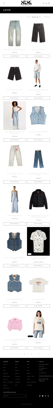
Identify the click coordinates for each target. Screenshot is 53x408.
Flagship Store (6, 376)
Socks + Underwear (31, 382)
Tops (16, 367)
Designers (5, 373)
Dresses (17, 373)
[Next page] (42, 354)
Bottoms (17, 370)
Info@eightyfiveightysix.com (46, 376)
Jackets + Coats (30, 376)
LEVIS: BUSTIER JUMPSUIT (14, 215)
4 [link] (24, 354)
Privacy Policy (6, 388)
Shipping (5, 385)
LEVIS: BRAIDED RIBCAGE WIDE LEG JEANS (38, 174)
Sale (4, 370)
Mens (4, 367)
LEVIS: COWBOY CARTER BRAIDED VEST (14, 258)
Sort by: (28, 17)
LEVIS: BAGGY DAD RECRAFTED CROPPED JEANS (14, 132)
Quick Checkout (15, 56)
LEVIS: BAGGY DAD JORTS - (15, 90)
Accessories (17, 382)
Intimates (17, 379)
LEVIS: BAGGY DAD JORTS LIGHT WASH (38, 90)
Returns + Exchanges (8, 382)
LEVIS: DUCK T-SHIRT (38, 299)
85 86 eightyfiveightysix (28, 404)
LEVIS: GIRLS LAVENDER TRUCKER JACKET (14, 340)
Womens (5, 364)
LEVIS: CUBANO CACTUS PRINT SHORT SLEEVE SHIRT (38, 258)
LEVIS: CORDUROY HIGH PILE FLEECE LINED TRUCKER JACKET (38, 216)
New (16, 364)
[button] (3, 3)
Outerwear (17, 376)
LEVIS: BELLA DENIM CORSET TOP (38, 131)
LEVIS (14, 91)
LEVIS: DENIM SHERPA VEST (14, 299)
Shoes (28, 379)
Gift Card (5, 379)
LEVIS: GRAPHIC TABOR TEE (38, 339)
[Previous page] (10, 354)
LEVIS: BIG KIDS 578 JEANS (15, 173)
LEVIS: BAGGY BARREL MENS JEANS (14, 49)
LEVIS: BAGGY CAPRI (38, 49)
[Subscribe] (25, 395)
